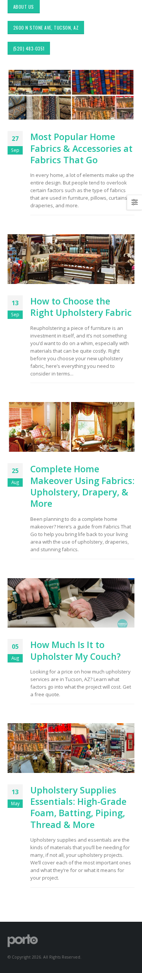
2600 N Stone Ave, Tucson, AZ (45, 27)
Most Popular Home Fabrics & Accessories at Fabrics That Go (81, 148)
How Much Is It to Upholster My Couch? (75, 650)
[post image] (71, 95)
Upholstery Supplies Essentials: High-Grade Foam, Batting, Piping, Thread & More (78, 807)
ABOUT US (23, 6)
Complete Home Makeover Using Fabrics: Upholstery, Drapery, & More (82, 486)
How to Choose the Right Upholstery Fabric (81, 307)
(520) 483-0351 (29, 48)
